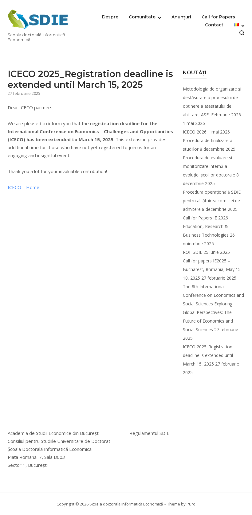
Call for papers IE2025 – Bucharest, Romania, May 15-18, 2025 (212, 269)
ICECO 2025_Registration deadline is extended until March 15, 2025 (208, 355)
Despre (110, 17)
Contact (214, 25)
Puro (191, 504)
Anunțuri (181, 17)
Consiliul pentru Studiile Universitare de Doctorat (59, 441)
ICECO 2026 (195, 132)
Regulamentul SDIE (149, 433)
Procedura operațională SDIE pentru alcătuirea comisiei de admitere (212, 200)
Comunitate (142, 17)
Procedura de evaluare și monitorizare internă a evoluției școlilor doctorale (209, 166)
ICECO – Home (23, 187)
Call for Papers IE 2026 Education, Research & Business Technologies (206, 226)
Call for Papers (218, 17)
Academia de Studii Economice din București (54, 433)
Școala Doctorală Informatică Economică (50, 449)
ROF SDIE (192, 252)
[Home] (38, 19)
